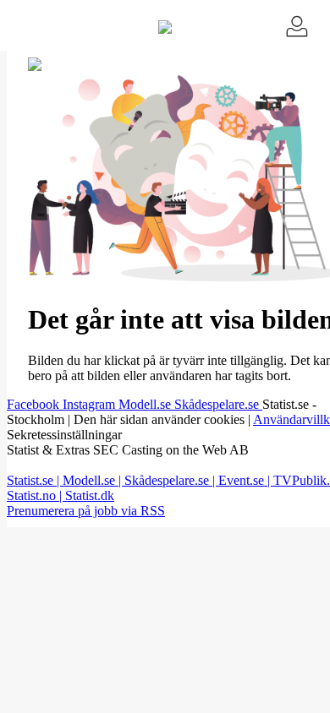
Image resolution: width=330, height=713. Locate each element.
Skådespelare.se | (171, 480)
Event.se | (245, 480)
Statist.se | (35, 480)
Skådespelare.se (218, 404)
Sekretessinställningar (64, 434)
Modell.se (146, 404)
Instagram (90, 404)
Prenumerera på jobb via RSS (86, 510)
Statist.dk (89, 495)
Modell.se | (93, 480)
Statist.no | (36, 495)
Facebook (35, 404)
